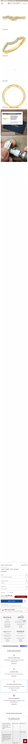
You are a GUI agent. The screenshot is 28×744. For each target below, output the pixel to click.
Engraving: (3, 592)
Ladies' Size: (3, 586)
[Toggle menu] (2, 3)
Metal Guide (26, 574)
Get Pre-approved (20, 624)
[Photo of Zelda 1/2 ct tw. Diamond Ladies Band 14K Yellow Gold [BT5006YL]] (14, 18)
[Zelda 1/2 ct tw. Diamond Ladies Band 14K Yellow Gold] (14, 122)
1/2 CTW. (11, 569)
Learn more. (14, 663)
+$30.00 (11, 592)
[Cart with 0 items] (26, 3)
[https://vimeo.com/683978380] (14, 149)
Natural (2, 569)
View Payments (7, 624)
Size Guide (26, 586)
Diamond (7, 569)
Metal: (2, 574)
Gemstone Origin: (4, 580)
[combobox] (14, 577)
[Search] (23, 3)
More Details (16, 569)
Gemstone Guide (26, 580)
